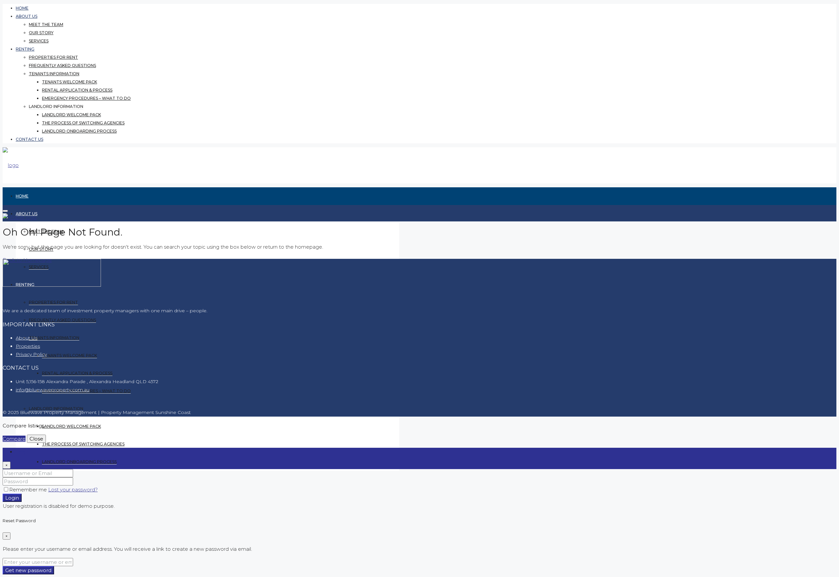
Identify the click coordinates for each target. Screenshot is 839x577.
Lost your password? (73, 489)
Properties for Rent (53, 57)
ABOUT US (26, 16)
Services (39, 40)
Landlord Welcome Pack (71, 114)
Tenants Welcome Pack (69, 81)
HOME (22, 8)
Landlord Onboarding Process (79, 131)
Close (36, 439)
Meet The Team (46, 24)
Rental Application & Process (77, 90)
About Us (26, 338)
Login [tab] (22, 452)
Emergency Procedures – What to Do (86, 98)
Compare (14, 439)
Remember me (28, 489)
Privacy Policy (31, 354)
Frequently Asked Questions (62, 65)
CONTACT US (29, 139)
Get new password (28, 570)
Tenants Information (54, 73)
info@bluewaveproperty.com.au (52, 390)
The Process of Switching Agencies (83, 122)
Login (12, 498)
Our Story (41, 32)
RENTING (25, 49)
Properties (28, 346)
